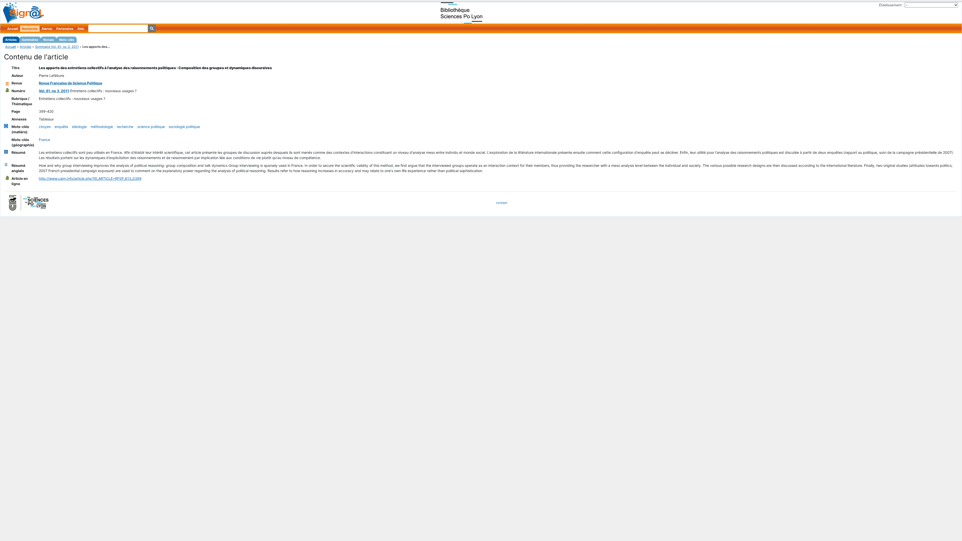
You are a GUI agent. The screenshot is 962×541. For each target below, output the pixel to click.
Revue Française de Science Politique (70, 83)
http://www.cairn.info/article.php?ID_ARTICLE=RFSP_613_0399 (90, 178)
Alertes (47, 29)
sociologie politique (184, 126)
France (44, 140)
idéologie (79, 126)
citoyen (45, 126)
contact (502, 203)
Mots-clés (66, 40)
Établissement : (891, 5)
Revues (48, 40)
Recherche (30, 29)
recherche (125, 126)
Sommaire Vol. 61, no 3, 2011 (57, 47)
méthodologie (102, 126)
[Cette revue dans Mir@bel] (7, 83)
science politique (151, 126)
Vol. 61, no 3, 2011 (54, 91)
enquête (61, 126)
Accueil (12, 29)
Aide (80, 29)
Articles (11, 40)
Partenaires (64, 29)
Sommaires (30, 40)
